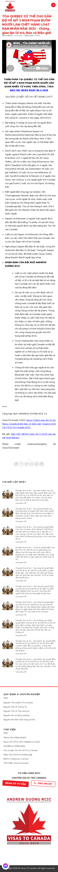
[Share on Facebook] (21, 464)
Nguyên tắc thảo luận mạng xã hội (19, 719)
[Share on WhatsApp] (16, 464)
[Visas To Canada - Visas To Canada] (16, 6)
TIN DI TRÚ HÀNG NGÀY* (15, 737)
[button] (53, 5)
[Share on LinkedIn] (41, 464)
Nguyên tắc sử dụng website (17, 715)
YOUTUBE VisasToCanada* (16, 763)
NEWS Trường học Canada (16, 759)
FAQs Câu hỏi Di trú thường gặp (18, 754)
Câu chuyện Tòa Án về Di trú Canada (21, 750)
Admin (37, 36)
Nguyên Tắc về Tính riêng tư (16, 711)
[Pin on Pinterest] (36, 464)
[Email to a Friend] (31, 464)
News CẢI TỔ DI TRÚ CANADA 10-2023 (22, 742)
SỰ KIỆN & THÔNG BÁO (14, 746)
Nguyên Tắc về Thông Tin (15, 707)
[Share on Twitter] (26, 464)
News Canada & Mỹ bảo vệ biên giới (21, 423)
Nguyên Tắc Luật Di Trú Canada (18, 702)
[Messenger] (5, 865)
